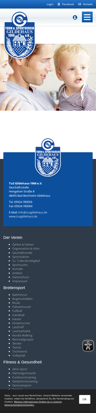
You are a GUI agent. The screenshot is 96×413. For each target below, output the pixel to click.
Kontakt (88, 4)
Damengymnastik (24, 373)
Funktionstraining (24, 377)
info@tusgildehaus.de (32, 212)
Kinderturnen (21, 323)
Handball (18, 315)
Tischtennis (19, 351)
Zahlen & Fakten (23, 244)
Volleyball (18, 355)
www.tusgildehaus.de (23, 216)
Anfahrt (17, 273)
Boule (16, 303)
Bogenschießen (22, 299)
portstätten (21, 257)
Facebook (68, 4)
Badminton (19, 295)
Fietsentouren (21, 307)
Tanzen (16, 343)
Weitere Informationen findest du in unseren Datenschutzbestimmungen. (33, 403)
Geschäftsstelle (22, 253)
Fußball (17, 311)
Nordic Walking (22, 335)
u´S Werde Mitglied (27, 261)
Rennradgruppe (22, 339)
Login (50, 4)
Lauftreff (18, 327)
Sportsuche (19, 265)
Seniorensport (21, 385)
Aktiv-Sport (19, 369)
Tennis (16, 347)
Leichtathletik (21, 331)
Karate (16, 319)
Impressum (19, 281)
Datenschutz (20, 277)
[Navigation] (87, 17)
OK (85, 399)
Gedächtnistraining (25, 381)
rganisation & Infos (27, 248)
